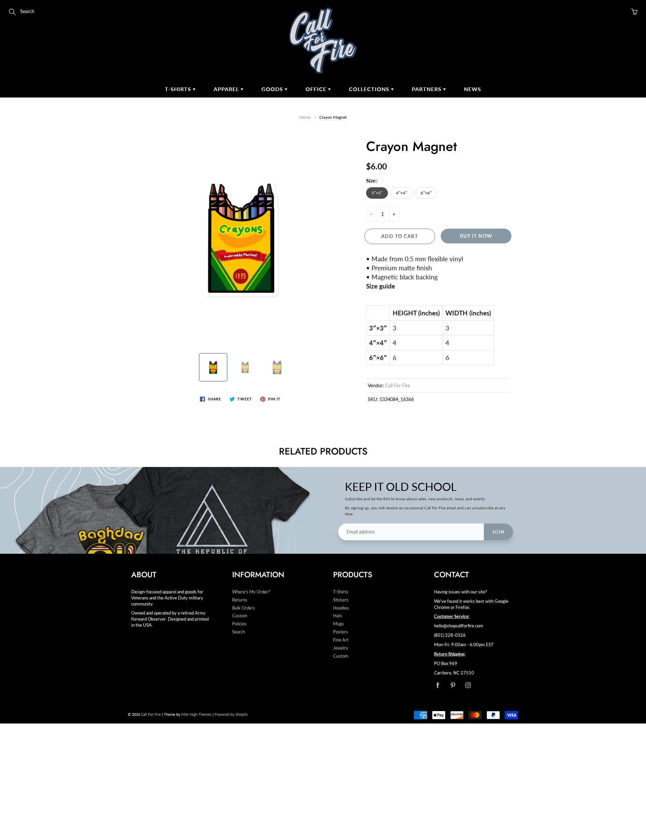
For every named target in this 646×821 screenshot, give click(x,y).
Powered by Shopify (231, 714)
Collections (370, 89)
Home (304, 117)
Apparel (227, 89)
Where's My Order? (251, 591)
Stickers (341, 599)
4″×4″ (401, 192)
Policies (239, 623)
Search (238, 631)
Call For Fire (397, 385)
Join (498, 532)
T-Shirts (179, 89)
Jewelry (340, 648)
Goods (273, 89)
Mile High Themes (196, 714)
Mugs (338, 623)
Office (317, 89)
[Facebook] (437, 685)
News (472, 89)
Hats (337, 615)
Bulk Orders (243, 608)
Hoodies (341, 608)
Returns (239, 599)
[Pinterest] (453, 685)
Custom (239, 615)
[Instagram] (468, 685)
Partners (427, 89)
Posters (340, 631)
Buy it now (476, 236)
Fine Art (341, 639)
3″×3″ (377, 192)
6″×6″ (426, 192)
